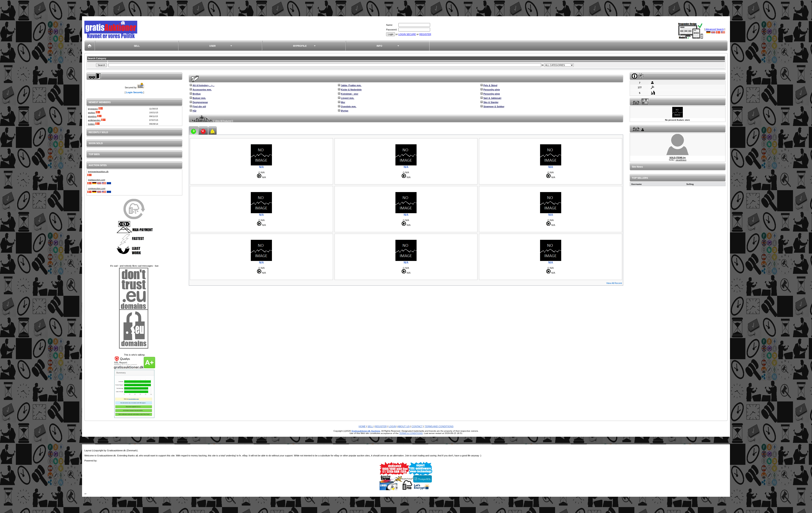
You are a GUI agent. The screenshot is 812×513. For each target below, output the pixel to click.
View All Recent (614, 283)
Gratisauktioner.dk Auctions (365, 431)
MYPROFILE (300, 46)
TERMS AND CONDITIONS (439, 426)
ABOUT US (404, 426)
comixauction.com (96, 188)
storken (91, 112)
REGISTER (425, 34)
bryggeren (93, 109)
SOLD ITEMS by (677, 157)
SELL (137, 46)
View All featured (223, 121)
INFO (379, 46)
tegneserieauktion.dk (98, 171)
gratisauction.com (96, 180)
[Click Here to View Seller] (677, 154)
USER (212, 46)
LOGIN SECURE (407, 34)
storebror (92, 116)
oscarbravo (681, 160)
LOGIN (392, 426)
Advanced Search (714, 29)
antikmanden (94, 120)
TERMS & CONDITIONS (411, 433)
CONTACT (417, 426)
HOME (362, 426)
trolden (91, 124)
